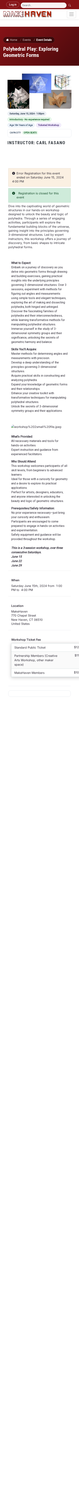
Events (27, 40)
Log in (13, 4)
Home (13, 40)
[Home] (27, 14)
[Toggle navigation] (71, 14)
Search (70, 5)
